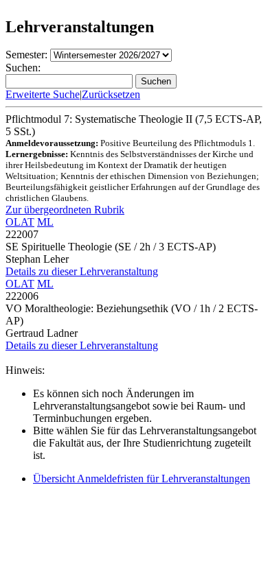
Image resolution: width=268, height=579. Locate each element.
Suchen (156, 81)
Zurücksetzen (111, 94)
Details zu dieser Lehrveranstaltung (81, 271)
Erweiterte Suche (42, 94)
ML (45, 222)
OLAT (19, 222)
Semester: (26, 54)
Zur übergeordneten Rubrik (64, 209)
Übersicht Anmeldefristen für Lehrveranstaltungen (141, 478)
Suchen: (23, 67)
